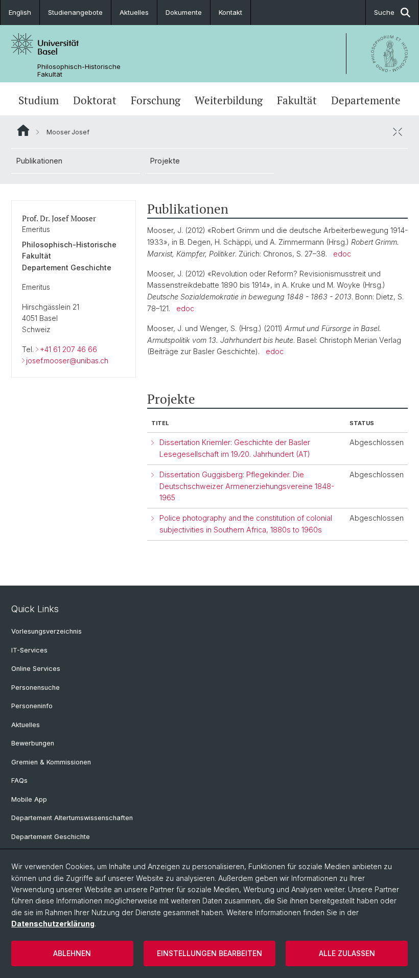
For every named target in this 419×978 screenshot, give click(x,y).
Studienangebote (75, 12)
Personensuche (35, 687)
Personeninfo (32, 706)
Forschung (155, 100)
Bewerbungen (32, 743)
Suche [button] (384, 12)
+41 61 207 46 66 (68, 349)
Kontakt (230, 12)
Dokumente (184, 12)
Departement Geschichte (50, 837)
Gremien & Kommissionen (51, 762)
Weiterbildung (229, 100)
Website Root (23, 130)
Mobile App (29, 799)
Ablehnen (72, 953)
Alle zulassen (347, 953)
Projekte (165, 160)
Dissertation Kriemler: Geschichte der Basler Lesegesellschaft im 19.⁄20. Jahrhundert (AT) (234, 448)
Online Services (35, 668)
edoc (342, 253)
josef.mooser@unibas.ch (67, 360)
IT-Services (29, 650)
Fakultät (297, 100)
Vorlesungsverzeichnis (46, 631)
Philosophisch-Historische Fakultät (79, 70)
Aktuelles (134, 12)
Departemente (366, 100)
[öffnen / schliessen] (397, 132)
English (20, 12)
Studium (38, 100)
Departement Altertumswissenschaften (72, 818)
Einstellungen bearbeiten (209, 953)
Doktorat (95, 100)
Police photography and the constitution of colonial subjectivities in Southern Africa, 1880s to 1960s (245, 524)
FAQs (19, 780)
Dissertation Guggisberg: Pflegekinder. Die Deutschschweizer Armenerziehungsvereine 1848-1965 (246, 486)
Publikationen (39, 160)
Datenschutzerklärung (53, 923)
